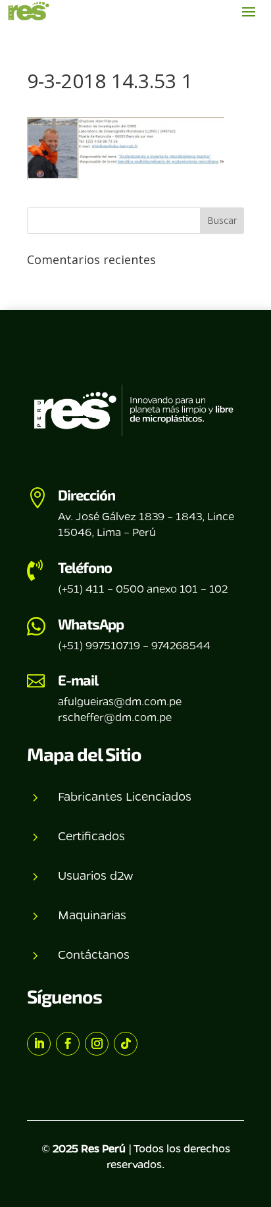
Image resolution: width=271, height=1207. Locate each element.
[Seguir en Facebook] (68, 1044)
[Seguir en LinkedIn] (39, 1044)
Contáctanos (94, 954)
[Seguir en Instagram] (97, 1044)
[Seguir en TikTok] (125, 1044)
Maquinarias (92, 915)
